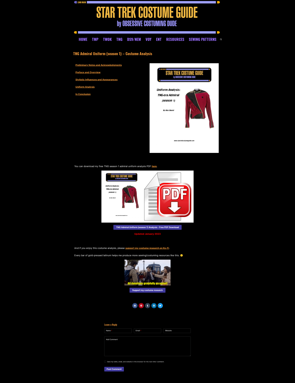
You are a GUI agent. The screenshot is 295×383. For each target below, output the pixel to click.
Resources (175, 39)
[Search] (221, 39)
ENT (159, 39)
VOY (148, 39)
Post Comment (114, 369)
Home (83, 39)
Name (109, 330)
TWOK (107, 39)
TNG (119, 39)
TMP (95, 39)
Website (168, 330)
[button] (147, 227)
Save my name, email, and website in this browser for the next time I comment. (135, 362)
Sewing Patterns (202, 39)
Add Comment (112, 339)
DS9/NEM (134, 39)
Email (138, 330)
